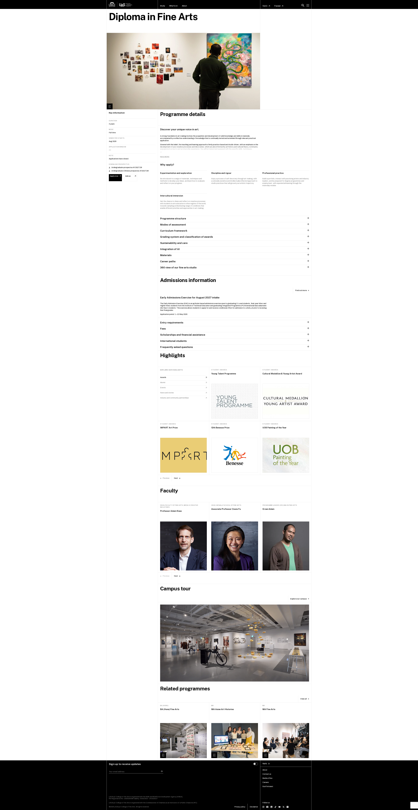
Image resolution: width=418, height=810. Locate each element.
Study (162, 6)
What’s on (173, 6)
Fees (163, 328)
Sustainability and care (174, 242)
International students (173, 340)
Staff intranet (267, 786)
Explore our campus (298, 599)
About (184, 6)
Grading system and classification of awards (186, 236)
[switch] (255, 764)
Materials (166, 255)
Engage (277, 6)
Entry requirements (171, 322)
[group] (183, 731)
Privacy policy (239, 807)
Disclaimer (254, 807)
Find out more (301, 290)
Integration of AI (170, 249)
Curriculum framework (173, 230)
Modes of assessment (173, 224)
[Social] (263, 807)
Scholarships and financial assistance (182, 334)
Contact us (266, 774)
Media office (267, 778)
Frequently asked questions (176, 347)
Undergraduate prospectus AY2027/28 (126, 167)
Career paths (168, 261)
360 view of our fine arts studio (178, 267)
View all (303, 699)
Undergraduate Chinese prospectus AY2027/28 (130, 171)
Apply (264, 6)
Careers (265, 782)
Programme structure (173, 218)
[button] (303, 5)
